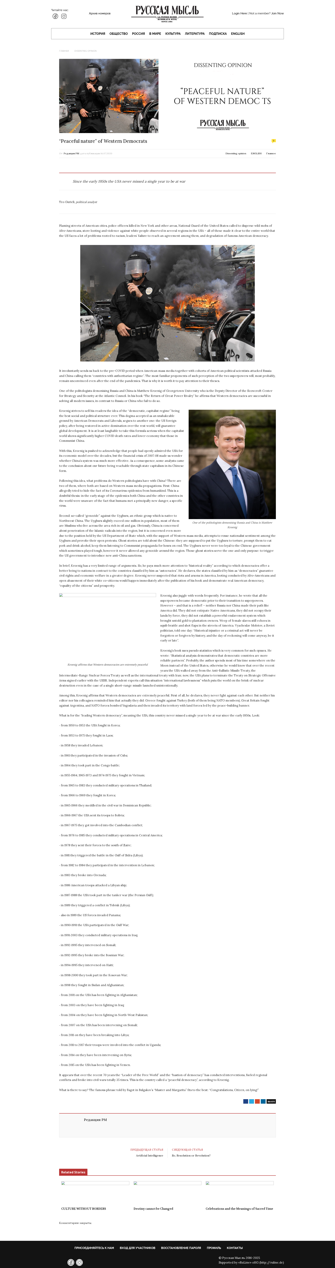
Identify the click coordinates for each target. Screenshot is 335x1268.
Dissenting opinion (235, 153)
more (271, 1101)
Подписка (218, 34)
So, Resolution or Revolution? (191, 1155)
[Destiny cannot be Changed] (168, 1192)
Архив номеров (100, 13)
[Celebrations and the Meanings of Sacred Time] (240, 1192)
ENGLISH (238, 34)
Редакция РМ (71, 153)
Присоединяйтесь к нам (94, 1248)
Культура (173, 34)
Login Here (239, 13)
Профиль (214, 1248)
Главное (271, 153)
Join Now (277, 13)
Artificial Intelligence (149, 1155)
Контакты (235, 1248)
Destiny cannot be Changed (153, 1209)
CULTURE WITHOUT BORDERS (83, 1209)
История (97, 34)
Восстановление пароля (181, 1248)
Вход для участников (137, 1248)
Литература (195, 34)
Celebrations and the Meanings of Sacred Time (239, 1209)
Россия (138, 34)
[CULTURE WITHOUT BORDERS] (95, 1192)
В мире (155, 34)
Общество (119, 34)
